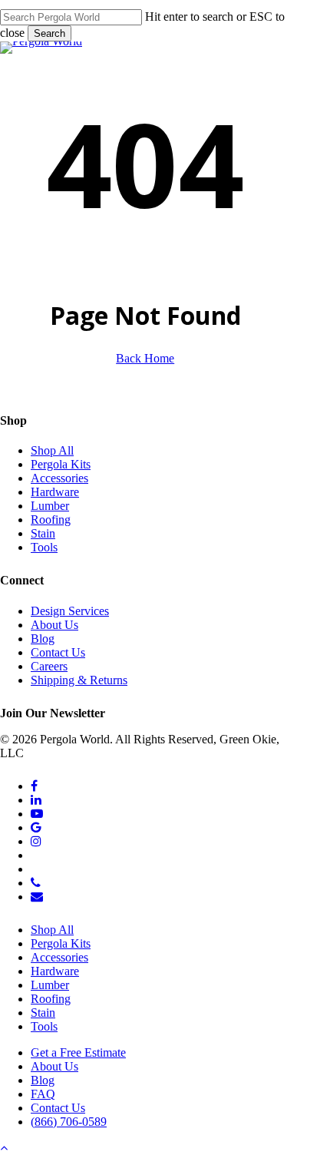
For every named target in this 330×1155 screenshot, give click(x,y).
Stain (43, 533)
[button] (4, 1147)
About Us (54, 624)
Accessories (59, 478)
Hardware (55, 491)
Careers (49, 666)
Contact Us (58, 652)
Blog (42, 638)
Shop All (52, 450)
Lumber (50, 505)
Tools (44, 547)
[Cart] (327, 35)
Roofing (51, 519)
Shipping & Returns (79, 680)
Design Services (70, 610)
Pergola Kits (61, 464)
